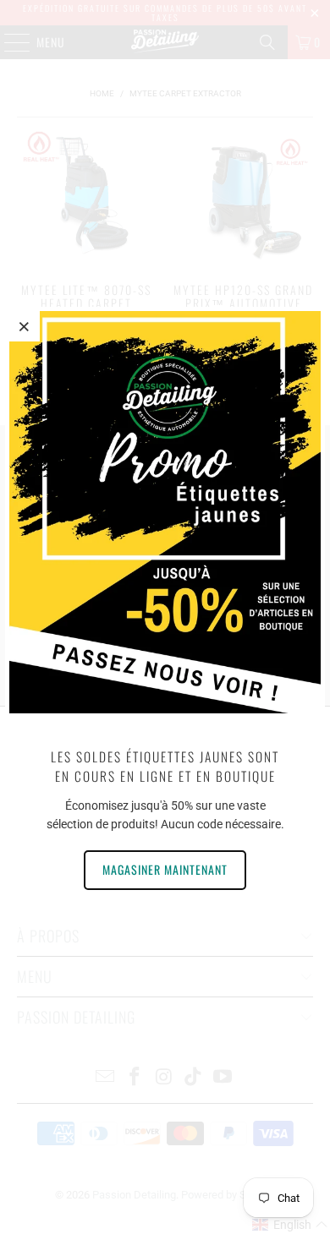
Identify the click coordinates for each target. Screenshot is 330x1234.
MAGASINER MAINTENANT (165, 869)
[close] (24, 326)
